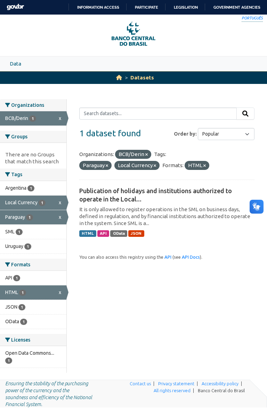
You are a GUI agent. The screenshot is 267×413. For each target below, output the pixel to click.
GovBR (15, 7)
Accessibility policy (220, 383)
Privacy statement (176, 383)
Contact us (140, 383)
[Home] (119, 77)
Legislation (186, 7)
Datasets (142, 77)
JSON (136, 233)
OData (119, 233)
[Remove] (146, 155)
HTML (88, 233)
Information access (98, 7)
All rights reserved (172, 390)
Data (15, 64)
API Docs (191, 257)
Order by (184, 134)
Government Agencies (236, 7)
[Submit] (245, 113)
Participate (146, 7)
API (103, 233)
